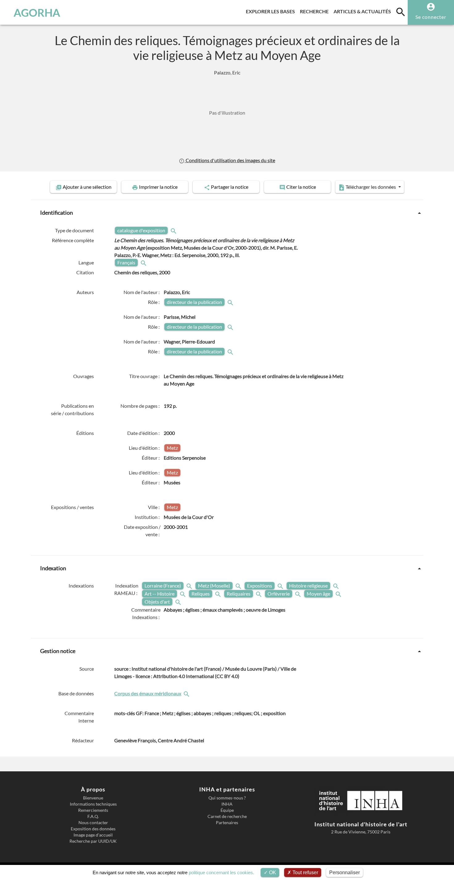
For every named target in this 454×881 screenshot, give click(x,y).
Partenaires (227, 822)
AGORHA (37, 12)
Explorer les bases (271, 11)
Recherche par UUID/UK (93, 841)
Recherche (315, 11)
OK (272, 872)
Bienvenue (93, 797)
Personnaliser (344, 872)
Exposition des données (93, 828)
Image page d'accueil (93, 835)
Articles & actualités (363, 11)
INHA (227, 804)
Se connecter (430, 17)
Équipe (227, 810)
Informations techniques (93, 804)
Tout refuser (304, 872)
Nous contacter (93, 822)
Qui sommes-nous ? (227, 797)
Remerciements (93, 810)
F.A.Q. (93, 816)
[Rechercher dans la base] (187, 693)
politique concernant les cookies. (221, 872)
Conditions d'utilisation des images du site (230, 160)
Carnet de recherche (227, 816)
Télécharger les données (371, 187)
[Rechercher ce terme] (174, 230)
